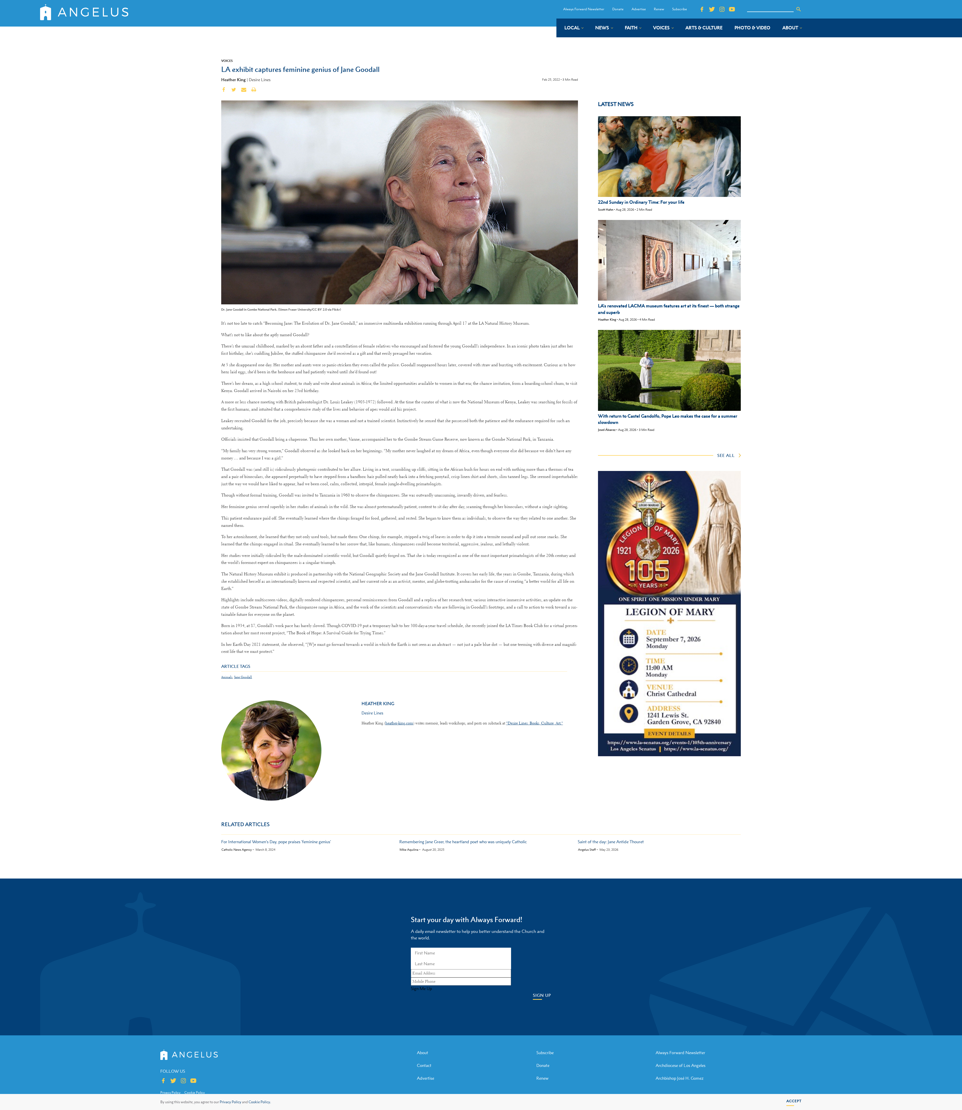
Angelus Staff (587, 850)
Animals (226, 677)
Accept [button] (794, 1101)
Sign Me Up (421, 988)
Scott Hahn (605, 209)
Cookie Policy (194, 1092)
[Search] (799, 9)
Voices (227, 61)
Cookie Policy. (260, 1101)
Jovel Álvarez (607, 430)
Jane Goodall (243, 677)
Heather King (233, 79)
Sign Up (542, 995)
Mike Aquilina (409, 850)
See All (726, 455)
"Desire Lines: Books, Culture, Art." (534, 723)
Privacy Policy (230, 1101)
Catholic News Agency (236, 850)
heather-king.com (399, 723)
